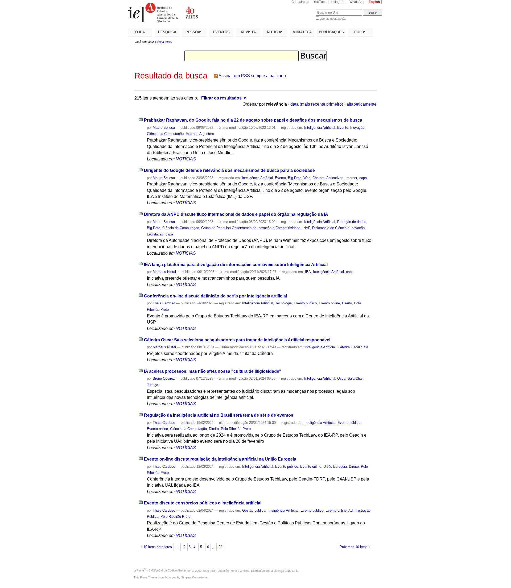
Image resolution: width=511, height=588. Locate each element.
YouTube (320, 2)
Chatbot (318, 178)
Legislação (155, 234)
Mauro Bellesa (164, 128)
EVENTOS (221, 32)
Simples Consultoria (194, 577)
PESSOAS (194, 32)
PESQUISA (167, 32)
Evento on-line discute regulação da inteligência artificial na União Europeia (220, 459)
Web (306, 178)
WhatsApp (356, 2)
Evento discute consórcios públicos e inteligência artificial (202, 503)
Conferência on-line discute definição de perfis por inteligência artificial (215, 296)
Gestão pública (253, 510)
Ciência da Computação (165, 134)
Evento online (329, 303)
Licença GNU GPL (286, 570)
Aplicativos (334, 178)
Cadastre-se (300, 2)
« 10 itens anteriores (156, 547)
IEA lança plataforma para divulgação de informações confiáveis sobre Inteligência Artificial (236, 264)
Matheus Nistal (164, 272)
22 (220, 547)
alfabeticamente (362, 104)
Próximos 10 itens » (355, 547)
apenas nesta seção (333, 18)
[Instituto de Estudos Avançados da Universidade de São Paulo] (192, 12)
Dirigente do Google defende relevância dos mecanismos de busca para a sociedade (229, 170)
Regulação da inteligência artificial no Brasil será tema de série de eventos (218, 415)
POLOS (360, 32)
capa (363, 178)
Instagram (338, 2)
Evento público (305, 303)
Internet (191, 134)
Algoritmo (206, 134)
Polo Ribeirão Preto (236, 429)
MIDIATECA (302, 32)
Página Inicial (163, 41)
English (374, 2)
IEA (308, 272)
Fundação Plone (226, 570)
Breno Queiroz (164, 378)
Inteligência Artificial (319, 128)
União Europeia (335, 467)
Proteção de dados (351, 222)
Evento (342, 128)
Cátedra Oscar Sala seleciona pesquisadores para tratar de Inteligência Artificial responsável (237, 340)
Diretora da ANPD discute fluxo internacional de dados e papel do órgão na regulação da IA (236, 214)
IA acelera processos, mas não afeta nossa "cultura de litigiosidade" (212, 371)
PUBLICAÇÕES (331, 32)
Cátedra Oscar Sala (353, 347)
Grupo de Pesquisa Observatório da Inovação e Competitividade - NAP (255, 228)
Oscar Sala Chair (350, 378)
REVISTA (248, 32)
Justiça (152, 385)
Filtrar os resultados (221, 98)
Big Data (294, 178)
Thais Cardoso (164, 303)
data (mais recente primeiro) (316, 104)
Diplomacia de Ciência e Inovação (338, 228)
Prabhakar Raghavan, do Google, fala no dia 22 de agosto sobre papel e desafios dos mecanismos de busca (253, 120)
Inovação (357, 128)
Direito (347, 303)
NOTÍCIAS (275, 32)
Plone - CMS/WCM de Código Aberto (161, 570)
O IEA (140, 32)
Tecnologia (283, 303)
